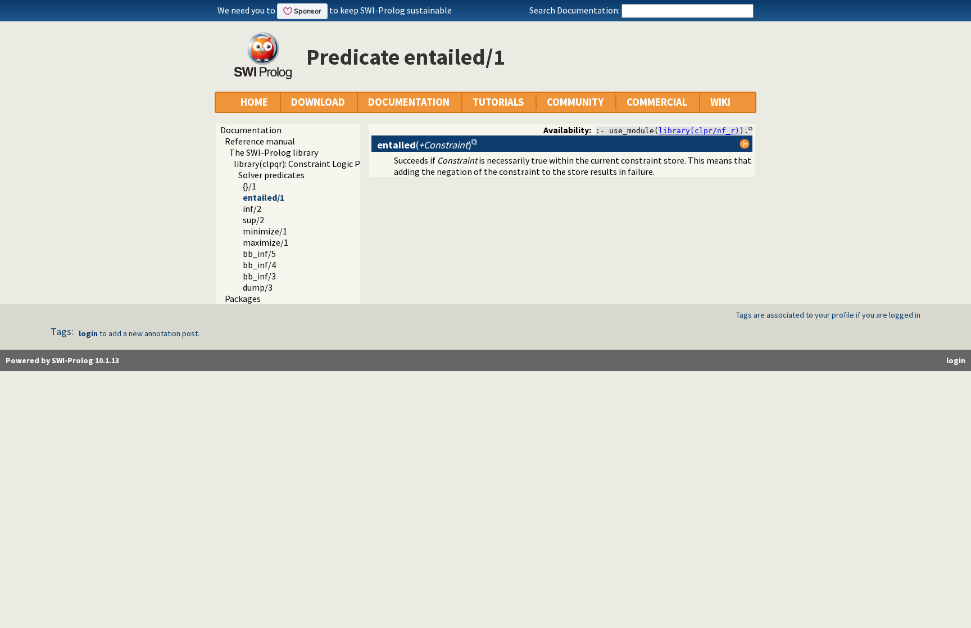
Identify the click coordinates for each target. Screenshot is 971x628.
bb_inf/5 (259, 253)
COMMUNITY (575, 102)
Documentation (251, 129)
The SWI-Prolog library (273, 152)
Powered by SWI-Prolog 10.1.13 (62, 360)
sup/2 (253, 219)
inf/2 (252, 208)
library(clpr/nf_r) (699, 130)
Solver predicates (271, 174)
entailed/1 (263, 197)
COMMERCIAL (657, 102)
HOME (254, 102)
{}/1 (249, 186)
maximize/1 (265, 242)
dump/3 (258, 287)
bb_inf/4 (259, 264)
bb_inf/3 (259, 276)
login (88, 333)
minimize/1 (265, 231)
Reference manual (260, 141)
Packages (243, 298)
